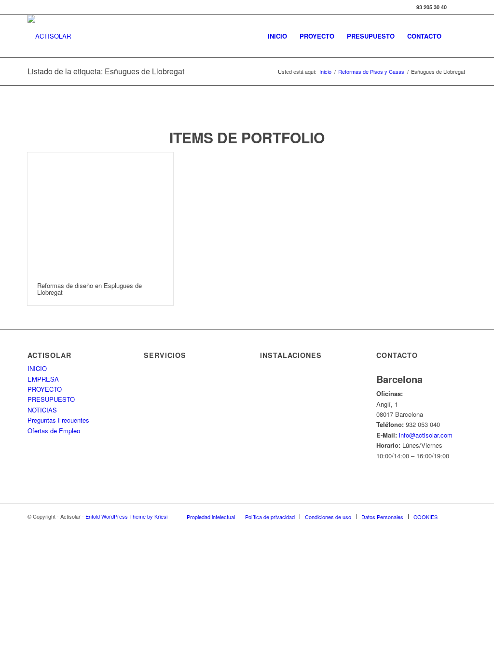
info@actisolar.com (426, 434)
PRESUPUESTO (51, 399)
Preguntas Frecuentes (58, 420)
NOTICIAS (42, 409)
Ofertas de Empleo (53, 430)
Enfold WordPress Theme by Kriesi (126, 516)
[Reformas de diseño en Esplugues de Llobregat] (100, 212)
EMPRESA (43, 379)
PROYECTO (44, 389)
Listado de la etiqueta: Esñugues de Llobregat (105, 71)
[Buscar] (457, 36)
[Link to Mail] (459, 7)
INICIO (37, 368)
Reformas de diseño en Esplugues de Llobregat (89, 289)
